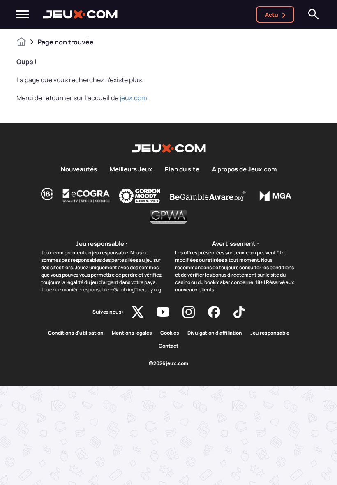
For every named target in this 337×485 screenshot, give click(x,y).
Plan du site (182, 169)
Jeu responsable (269, 332)
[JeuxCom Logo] (80, 14)
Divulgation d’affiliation (214, 332)
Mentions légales (132, 332)
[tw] (138, 312)
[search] (314, 14)
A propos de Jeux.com (244, 169)
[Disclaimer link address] (86, 195)
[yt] (163, 312)
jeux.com (133, 97)
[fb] (214, 312)
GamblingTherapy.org (137, 289)
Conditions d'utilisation (76, 332)
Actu (271, 14)
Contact (168, 346)
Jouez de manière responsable (75, 289)
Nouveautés (79, 169)
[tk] (239, 312)
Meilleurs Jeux (131, 169)
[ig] (188, 312)
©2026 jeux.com (168, 363)
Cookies (169, 332)
